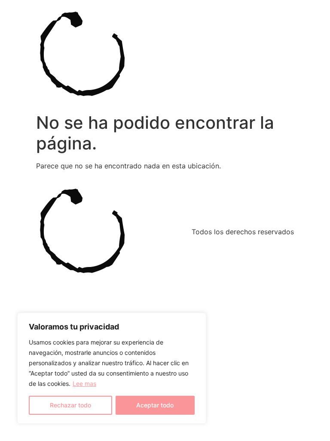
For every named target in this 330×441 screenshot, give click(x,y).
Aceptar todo (155, 405)
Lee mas (84, 383)
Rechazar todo (70, 405)
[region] (111, 368)
